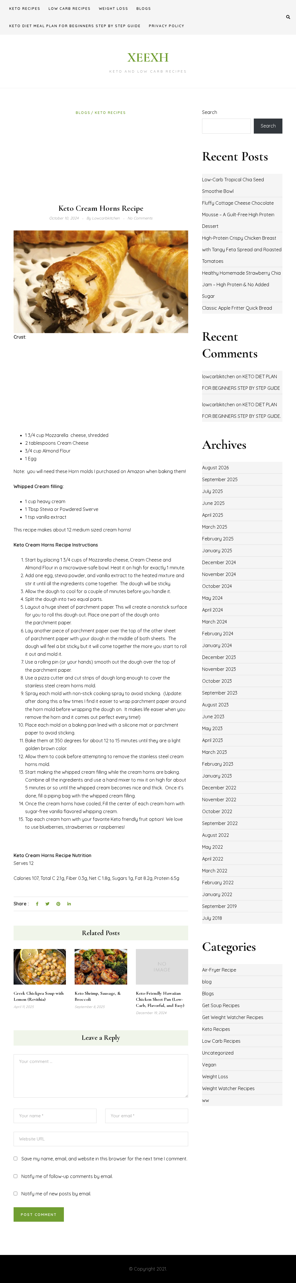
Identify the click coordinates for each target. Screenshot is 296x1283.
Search (209, 112)
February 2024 (217, 633)
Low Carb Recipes (70, 8)
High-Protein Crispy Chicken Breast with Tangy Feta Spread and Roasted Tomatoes (242, 249)
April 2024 (212, 610)
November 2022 (219, 799)
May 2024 (212, 598)
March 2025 (214, 527)
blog (207, 982)
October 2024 (217, 586)
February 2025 (218, 539)
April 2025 (212, 515)
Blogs (143, 8)
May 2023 (212, 728)
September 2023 (219, 693)
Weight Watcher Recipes (228, 1088)
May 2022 (212, 847)
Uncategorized (218, 1053)
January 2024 (217, 645)
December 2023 (219, 657)
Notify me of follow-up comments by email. (67, 1176)
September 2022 (220, 823)
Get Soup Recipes (221, 1005)
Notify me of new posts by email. (56, 1194)
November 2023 (219, 669)
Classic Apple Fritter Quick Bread (237, 308)
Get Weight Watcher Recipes (232, 1017)
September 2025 (220, 479)
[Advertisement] (101, 159)
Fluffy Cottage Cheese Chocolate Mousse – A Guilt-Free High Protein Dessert (238, 214)
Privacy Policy (166, 26)
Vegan (209, 1065)
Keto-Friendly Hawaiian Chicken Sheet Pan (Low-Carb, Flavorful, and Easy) (160, 999)
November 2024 (219, 574)
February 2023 (217, 764)
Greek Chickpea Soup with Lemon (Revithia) (39, 996)
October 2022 (217, 811)
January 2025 (217, 550)
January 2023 (217, 776)
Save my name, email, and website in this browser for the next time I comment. (104, 1159)
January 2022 (217, 894)
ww (205, 1100)
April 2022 (212, 859)
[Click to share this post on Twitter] (47, 904)
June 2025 (213, 503)
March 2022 (214, 871)
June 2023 (213, 716)
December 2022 (219, 788)
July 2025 (212, 491)
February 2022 (218, 882)
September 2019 (219, 906)
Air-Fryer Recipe (219, 970)
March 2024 (214, 622)
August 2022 (215, 835)
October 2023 (217, 681)
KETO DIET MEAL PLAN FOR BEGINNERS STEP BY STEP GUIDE (75, 26)
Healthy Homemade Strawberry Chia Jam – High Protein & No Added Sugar (241, 284)
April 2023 (212, 740)
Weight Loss (113, 8)
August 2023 (215, 705)
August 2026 (215, 467)
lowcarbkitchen (218, 376)
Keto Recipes (24, 8)
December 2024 (219, 562)
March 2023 (214, 752)
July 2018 (212, 918)
